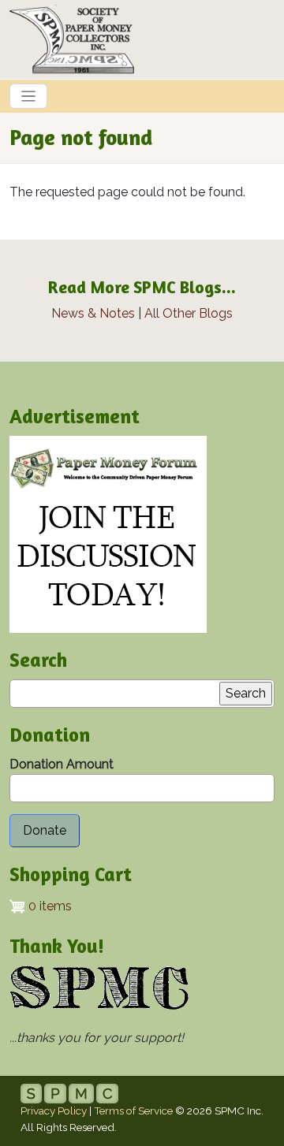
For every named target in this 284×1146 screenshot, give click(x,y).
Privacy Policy (54, 1110)
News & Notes (93, 313)
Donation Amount (61, 764)
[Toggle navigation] (28, 96)
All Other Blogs (188, 313)
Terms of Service (133, 1110)
